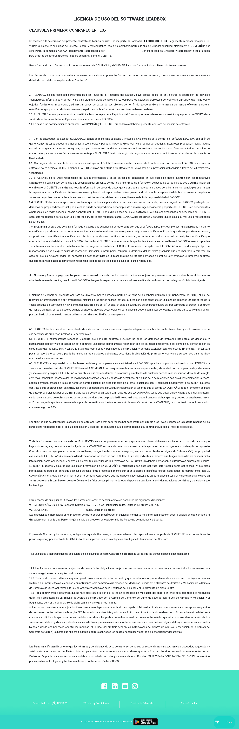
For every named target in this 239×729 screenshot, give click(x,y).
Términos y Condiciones (96, 703)
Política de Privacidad (142, 703)
